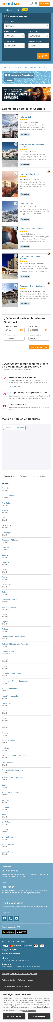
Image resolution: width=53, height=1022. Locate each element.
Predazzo (6, 748)
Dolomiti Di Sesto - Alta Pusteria (15, 644)
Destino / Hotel (9, 22)
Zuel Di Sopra (7, 852)
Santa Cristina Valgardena (12, 778)
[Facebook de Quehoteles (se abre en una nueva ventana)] (4, 918)
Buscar (43, 56)
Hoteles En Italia (15, 67)
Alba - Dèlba (7, 488)
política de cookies (29, 1011)
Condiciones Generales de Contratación (16, 986)
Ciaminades (7, 585)
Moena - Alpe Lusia (10, 689)
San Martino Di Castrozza (12, 770)
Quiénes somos (10, 870)
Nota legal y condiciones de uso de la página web (19, 974)
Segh (4, 785)
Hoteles (4, 67)
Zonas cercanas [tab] (10, 476)
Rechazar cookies (14, 1016)
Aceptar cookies (39, 1016)
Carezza (5, 562)
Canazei (5, 547)
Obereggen (6, 703)
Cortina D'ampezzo (9, 599)
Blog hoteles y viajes (12, 903)
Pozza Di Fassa (8, 741)
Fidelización (8, 887)
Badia (4, 518)
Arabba (5, 510)
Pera (4, 718)
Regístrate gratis (14, 386)
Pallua (4, 711)
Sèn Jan (5, 800)
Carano (5, 555)
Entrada (10, 31)
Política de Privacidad (25, 980)
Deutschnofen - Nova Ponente (14, 637)
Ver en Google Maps (15, 428)
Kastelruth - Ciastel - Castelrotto (15, 681)
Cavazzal (5, 577)
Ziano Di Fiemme (9, 844)
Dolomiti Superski (9, 651)
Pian (4, 726)
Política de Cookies (8, 980)
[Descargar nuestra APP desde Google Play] (8, 932)
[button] (44, 4)
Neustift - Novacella (10, 696)
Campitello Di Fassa (10, 540)
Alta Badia (6, 503)
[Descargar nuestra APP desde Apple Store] (21, 932)
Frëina (4, 666)
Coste (4, 614)
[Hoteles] (11, 4)
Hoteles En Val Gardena (31, 67)
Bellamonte (6, 525)
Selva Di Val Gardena (10, 792)
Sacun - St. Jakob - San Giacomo (15, 755)
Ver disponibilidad (39, 347)
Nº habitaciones (9, 41)
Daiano (5, 629)
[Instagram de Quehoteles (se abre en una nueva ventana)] (10, 918)
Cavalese (6, 570)
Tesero (4, 815)
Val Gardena (7, 829)
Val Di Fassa (7, 822)
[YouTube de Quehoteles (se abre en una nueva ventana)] (16, 918)
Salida (33, 31)
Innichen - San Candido (11, 674)
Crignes (5, 622)
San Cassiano (7, 763)
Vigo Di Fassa (7, 837)
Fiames (5, 659)
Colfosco (5, 592)
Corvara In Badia (9, 607)
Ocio (19, 10)
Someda (5, 807)
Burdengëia (6, 533)
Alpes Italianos (8, 496)
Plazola (5, 733)
